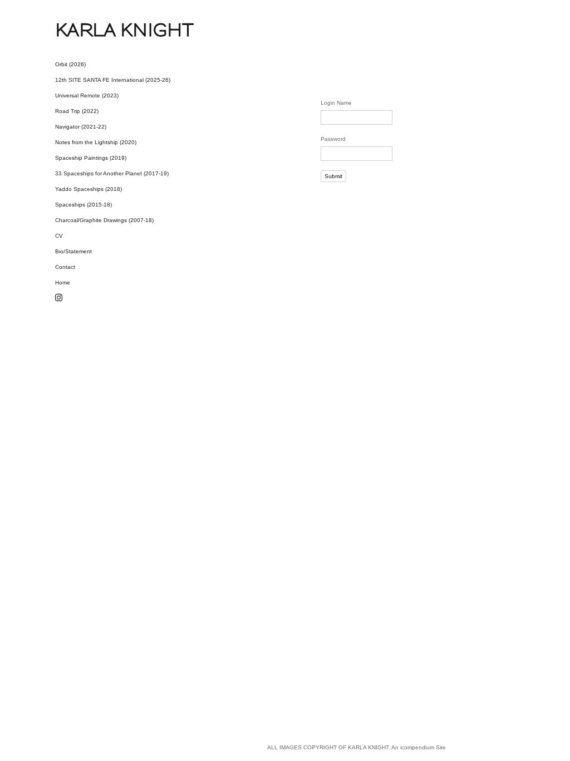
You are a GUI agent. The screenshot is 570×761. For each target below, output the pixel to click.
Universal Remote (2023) (87, 95)
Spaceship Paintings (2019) (90, 158)
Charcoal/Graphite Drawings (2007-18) (104, 220)
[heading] (83, 30)
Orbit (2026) (70, 64)
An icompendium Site (418, 747)
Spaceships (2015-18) (83, 205)
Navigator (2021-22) (80, 127)
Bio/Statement (73, 251)
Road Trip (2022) (77, 111)
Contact (65, 267)
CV (59, 236)
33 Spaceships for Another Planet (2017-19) (112, 173)
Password (333, 139)
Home (62, 282)
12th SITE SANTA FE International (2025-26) (112, 80)
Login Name (336, 103)
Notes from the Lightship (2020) (95, 142)
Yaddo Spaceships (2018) (88, 189)
